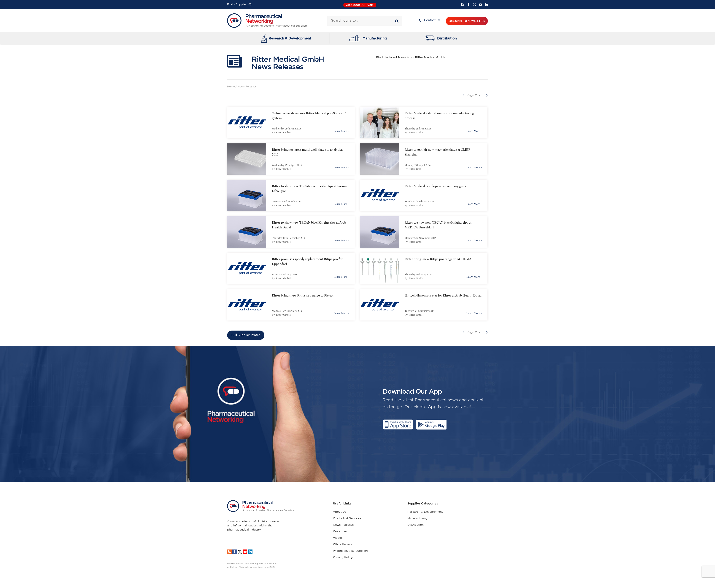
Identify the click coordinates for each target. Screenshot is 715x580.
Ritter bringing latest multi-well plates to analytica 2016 (307, 152)
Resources (340, 531)
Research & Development (290, 38)
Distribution (447, 38)
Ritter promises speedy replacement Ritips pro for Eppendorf (307, 261)
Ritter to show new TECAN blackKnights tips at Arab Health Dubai (309, 225)
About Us (339, 512)
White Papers (342, 544)
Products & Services (347, 518)
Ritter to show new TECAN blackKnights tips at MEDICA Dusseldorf (438, 225)
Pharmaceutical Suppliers (350, 551)
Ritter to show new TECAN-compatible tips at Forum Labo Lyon (309, 188)
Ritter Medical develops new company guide (436, 186)
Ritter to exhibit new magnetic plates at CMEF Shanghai (437, 152)
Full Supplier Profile (245, 335)
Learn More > (341, 131)
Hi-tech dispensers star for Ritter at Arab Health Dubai (443, 295)
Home (231, 87)
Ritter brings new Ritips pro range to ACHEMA (438, 259)
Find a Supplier (237, 4)
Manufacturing (375, 38)
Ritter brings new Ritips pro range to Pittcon (303, 295)
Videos (337, 538)
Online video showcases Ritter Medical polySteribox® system (309, 115)
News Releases (343, 525)
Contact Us (432, 20)
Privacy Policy (343, 557)
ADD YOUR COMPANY (360, 5)
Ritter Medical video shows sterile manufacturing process (439, 115)
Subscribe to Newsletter (467, 21)
